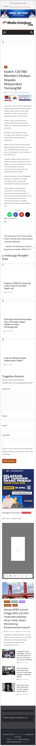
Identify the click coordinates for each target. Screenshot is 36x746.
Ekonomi (7, 601)
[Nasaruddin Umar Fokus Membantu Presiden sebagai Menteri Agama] (8, 690)
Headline (14, 601)
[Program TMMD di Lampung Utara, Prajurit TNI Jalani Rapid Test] (18, 265)
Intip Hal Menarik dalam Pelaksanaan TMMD (15, 359)
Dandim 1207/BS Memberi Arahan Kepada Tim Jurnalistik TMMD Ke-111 (18, 247)
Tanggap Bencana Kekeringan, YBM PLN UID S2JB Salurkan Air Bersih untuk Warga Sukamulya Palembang (24, 655)
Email (5, 425)
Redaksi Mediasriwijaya (21, 92)
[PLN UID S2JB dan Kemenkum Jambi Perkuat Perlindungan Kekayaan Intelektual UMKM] (8, 674)
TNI (6, 67)
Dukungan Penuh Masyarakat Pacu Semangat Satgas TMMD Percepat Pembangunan (18, 323)
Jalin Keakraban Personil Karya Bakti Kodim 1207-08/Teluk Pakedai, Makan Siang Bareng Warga (18, 239)
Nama (5, 416)
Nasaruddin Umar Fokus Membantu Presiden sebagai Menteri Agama (23, 688)
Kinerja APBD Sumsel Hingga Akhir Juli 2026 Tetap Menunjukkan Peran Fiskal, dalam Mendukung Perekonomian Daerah (17, 618)
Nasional (22, 601)
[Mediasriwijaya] (17, 11)
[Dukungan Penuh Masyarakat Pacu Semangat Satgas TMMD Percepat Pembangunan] (18, 301)
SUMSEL (15, 605)
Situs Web (6, 435)
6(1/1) (6, 576)
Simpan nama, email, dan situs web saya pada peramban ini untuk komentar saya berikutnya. (17, 451)
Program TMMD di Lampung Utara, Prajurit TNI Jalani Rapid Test (17, 286)
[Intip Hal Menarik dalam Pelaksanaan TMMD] (18, 340)
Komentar (6, 389)
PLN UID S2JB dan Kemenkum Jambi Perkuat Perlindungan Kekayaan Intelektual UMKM (24, 672)
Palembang (8, 605)
